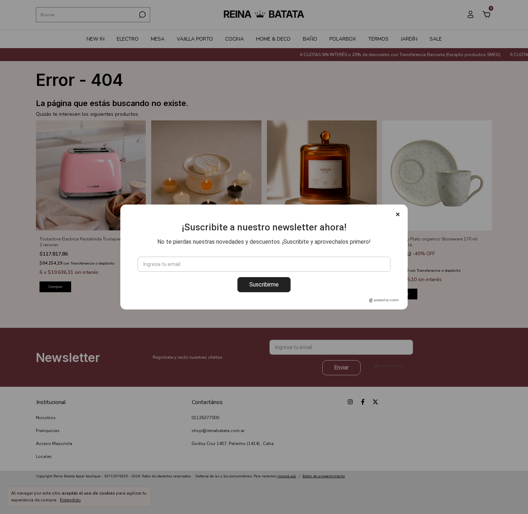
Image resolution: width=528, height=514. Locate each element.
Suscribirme (264, 284)
